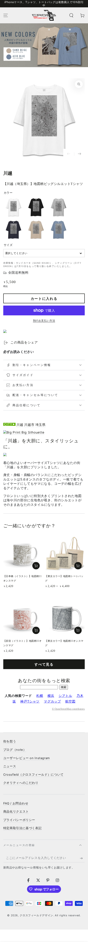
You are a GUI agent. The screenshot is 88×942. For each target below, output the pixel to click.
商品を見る (78, 565)
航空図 (70, 701)
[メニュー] (5, 15)
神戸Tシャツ (29, 701)
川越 (19, 425)
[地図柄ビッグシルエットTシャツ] (23, 432)
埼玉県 (40, 425)
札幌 (39, 696)
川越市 (29, 425)
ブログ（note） (14, 750)
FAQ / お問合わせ (15, 803)
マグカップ (52, 701)
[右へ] (79, 154)
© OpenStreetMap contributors (68, 708)
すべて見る (44, 664)
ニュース (9, 766)
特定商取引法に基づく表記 (22, 828)
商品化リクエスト (16, 811)
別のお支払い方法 (44, 320)
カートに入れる (44, 299)
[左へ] (68, 154)
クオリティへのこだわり (20, 783)
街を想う (9, 741)
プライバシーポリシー (19, 820)
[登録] (82, 858)
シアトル (65, 696)
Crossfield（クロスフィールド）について (33, 774)
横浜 (50, 696)
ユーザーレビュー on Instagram (26, 758)
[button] (71, 15)
